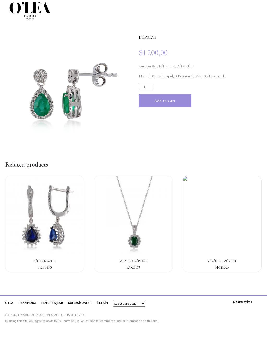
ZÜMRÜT (185, 66)
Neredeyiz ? (242, 302)
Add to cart (165, 101)
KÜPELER (167, 66)
